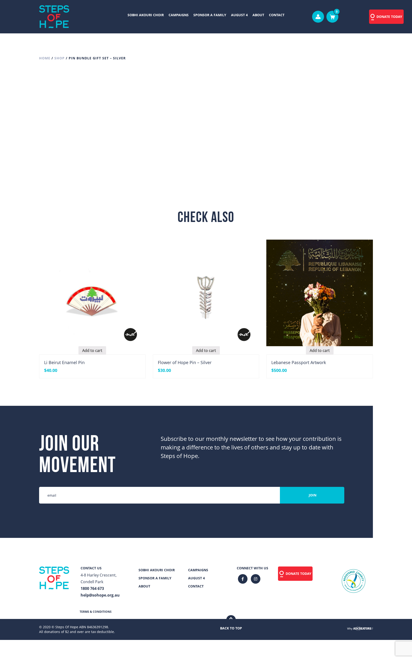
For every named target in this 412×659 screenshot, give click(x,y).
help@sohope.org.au (100, 595)
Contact (276, 15)
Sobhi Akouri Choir (146, 15)
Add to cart (265, 152)
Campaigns (179, 15)
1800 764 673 (92, 588)
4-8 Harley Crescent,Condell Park (99, 578)
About (258, 15)
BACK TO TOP (231, 628)
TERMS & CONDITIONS (96, 612)
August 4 (239, 15)
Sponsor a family (209, 15)
